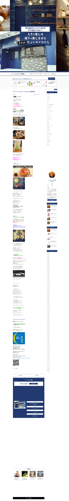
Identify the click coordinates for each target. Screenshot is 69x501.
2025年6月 (48, 276)
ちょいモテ (49, 100)
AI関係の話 (49, 94)
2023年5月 (48, 318)
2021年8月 (48, 354)
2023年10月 (48, 310)
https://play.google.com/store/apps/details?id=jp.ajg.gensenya (21, 357)
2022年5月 (48, 339)
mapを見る (34, 404)
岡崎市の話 (49, 127)
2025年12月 (48, 266)
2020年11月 (48, 369)
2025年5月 (48, 278)
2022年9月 (48, 332)
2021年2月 (48, 364)
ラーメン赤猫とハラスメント (32, 479)
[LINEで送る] (18, 96)
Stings (48, 96)
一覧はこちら (52, 78)
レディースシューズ (50, 119)
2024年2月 (48, 303)
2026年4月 (48, 259)
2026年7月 (48, 254)
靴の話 (48, 144)
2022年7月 (48, 335)
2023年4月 (48, 320)
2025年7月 (48, 274)
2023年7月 (48, 315)
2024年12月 (48, 286)
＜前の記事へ (20, 375)
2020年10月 (48, 371)
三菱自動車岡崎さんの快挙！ (40, 479)
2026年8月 (48, 252)
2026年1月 (48, 264)
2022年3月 (48, 342)
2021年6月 (48, 357)
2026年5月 (48, 257)
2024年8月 (48, 293)
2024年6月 (48, 296)
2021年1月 (48, 366)
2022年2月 (48, 344)
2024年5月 (48, 298)
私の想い (40, 73)
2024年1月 (48, 305)
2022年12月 (48, 327)
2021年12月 (48, 347)
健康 (48, 121)
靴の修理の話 (49, 140)
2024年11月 (48, 288)
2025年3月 (48, 281)
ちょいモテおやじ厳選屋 (18, 74)
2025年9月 (48, 271)
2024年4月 (48, 300)
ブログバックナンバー (47, 73)
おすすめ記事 (37, 94)
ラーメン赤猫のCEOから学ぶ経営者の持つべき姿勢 (25, 480)
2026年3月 (48, 261)
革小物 (48, 138)
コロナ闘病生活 (49, 106)
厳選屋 (48, 123)
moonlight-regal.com (35, 415)
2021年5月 (48, 359)
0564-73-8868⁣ (24, 384)
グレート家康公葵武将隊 (50, 104)
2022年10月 (48, 330)
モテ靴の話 (49, 117)
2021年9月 (48, 352)
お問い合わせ (53, 73)
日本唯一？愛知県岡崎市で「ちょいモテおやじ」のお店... (53, 210)
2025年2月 (48, 283)
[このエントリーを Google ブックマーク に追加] (20, 96)
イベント (49, 102)
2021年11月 (48, 349)
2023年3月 (48, 322)
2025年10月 (48, 269)
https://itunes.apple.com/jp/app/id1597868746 (19, 355)
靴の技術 (49, 142)
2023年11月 (48, 308)
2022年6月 (48, 337)
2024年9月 (48, 291)
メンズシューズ (49, 115)
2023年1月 (48, 325)
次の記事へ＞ (37, 375)
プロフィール (36, 73)
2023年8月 (48, 313)
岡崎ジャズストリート (50, 125)
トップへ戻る (31, 73)
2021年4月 (48, 361)
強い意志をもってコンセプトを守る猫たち (17, 479)
